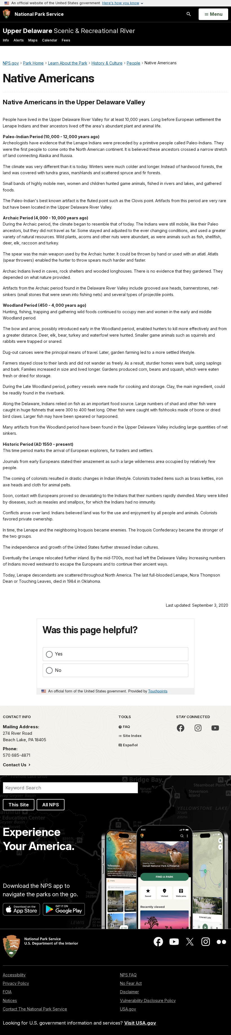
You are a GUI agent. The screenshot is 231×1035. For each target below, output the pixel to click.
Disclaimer (129, 991)
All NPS (50, 804)
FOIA (7, 991)
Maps (32, 40)
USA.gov (128, 1009)
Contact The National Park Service (35, 1009)
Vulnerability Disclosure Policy (148, 1000)
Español (130, 745)
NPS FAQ (128, 974)
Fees (66, 40)
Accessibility (14, 974)
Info (6, 40)
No (58, 670)
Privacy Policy (16, 983)
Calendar (49, 40)
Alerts (19, 40)
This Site (18, 804)
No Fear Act (131, 983)
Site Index (132, 735)
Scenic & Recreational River (69, 30)
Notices (10, 1000)
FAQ (126, 726)
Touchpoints (157, 691)
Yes (59, 654)
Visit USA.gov (140, 1023)
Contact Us (15, 764)
